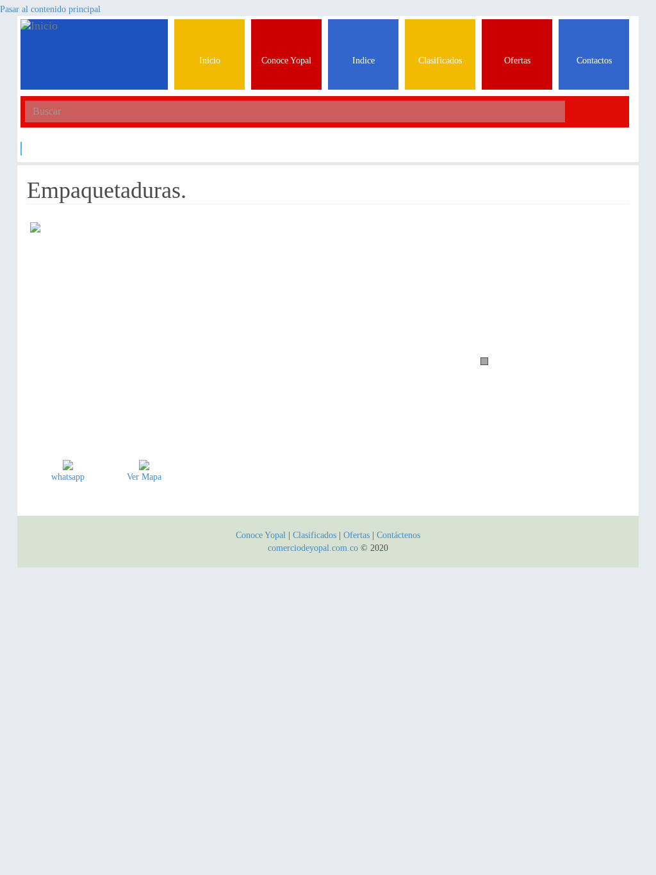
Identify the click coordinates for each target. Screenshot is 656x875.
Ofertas (356, 535)
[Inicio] (94, 35)
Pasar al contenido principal (50, 9)
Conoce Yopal (261, 535)
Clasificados (316, 535)
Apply (21, 148)
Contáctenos (398, 535)
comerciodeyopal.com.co (313, 548)
